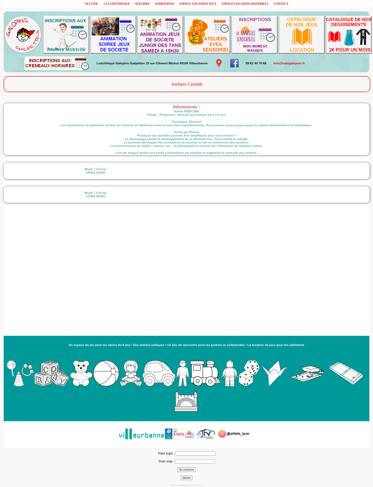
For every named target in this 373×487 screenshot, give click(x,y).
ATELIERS (142, 3)
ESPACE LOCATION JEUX (198, 3)
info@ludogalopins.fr (289, 63)
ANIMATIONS (164, 3)
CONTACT (281, 3)
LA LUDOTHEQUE (117, 3)
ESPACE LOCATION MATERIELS (245, 3)
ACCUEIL (91, 3)
